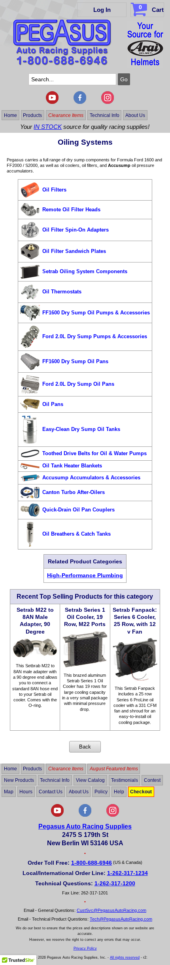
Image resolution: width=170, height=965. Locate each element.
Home (10, 115)
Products (32, 115)
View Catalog (90, 780)
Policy (101, 792)
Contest (152, 780)
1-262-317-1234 (127, 873)
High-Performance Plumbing (85, 575)
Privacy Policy (85, 948)
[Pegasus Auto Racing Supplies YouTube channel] (52, 102)
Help (119, 792)
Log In (102, 9)
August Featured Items (114, 769)
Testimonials (124, 780)
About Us (135, 115)
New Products (19, 780)
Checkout (141, 792)
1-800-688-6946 (91, 863)
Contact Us (50, 792)
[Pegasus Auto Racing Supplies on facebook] (80, 102)
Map (8, 792)
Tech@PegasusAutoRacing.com (121, 919)
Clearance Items (65, 115)
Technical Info (104, 115)
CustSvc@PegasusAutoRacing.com (111, 910)
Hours (25, 792)
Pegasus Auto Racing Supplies (85, 826)
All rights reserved (125, 957)
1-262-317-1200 (114, 883)
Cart (151, 8)
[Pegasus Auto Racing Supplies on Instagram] (107, 102)
